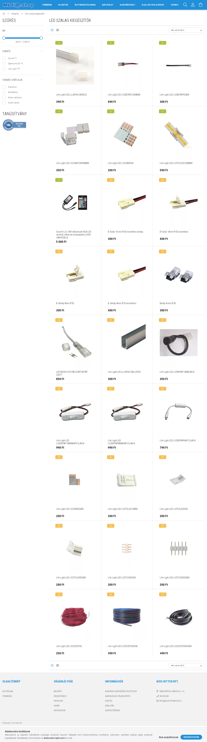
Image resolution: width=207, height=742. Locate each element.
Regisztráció (60, 696)
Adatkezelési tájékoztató (117, 696)
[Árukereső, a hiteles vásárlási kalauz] (14, 124)
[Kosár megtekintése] (201, 5)
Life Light (12, 69)
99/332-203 (164, 696)
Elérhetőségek (112, 710)
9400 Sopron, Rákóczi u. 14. (172, 691)
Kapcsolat (107, 5)
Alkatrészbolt (127, 5)
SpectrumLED (14, 63)
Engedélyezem (191, 737)
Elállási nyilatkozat (153, 5)
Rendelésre (13, 92)
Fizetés (108, 701)
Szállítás (109, 705)
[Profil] (193, 5)
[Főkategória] (3, 13)
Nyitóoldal (7, 691)
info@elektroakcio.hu (170, 701)
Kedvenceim (59, 710)
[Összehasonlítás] (95, 60)
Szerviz (175, 5)
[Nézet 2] (57, 30)
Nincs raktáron (15, 97)
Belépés (57, 691)
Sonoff (11, 58)
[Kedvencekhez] (95, 52)
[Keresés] (185, 5)
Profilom (58, 701)
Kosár (57, 705)
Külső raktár (13, 102)
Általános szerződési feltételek (121, 691)
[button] (95, 44)
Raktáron (12, 87)
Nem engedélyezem (168, 737)
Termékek (7, 696)
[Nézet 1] (52, 30)
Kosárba (76, 90)
